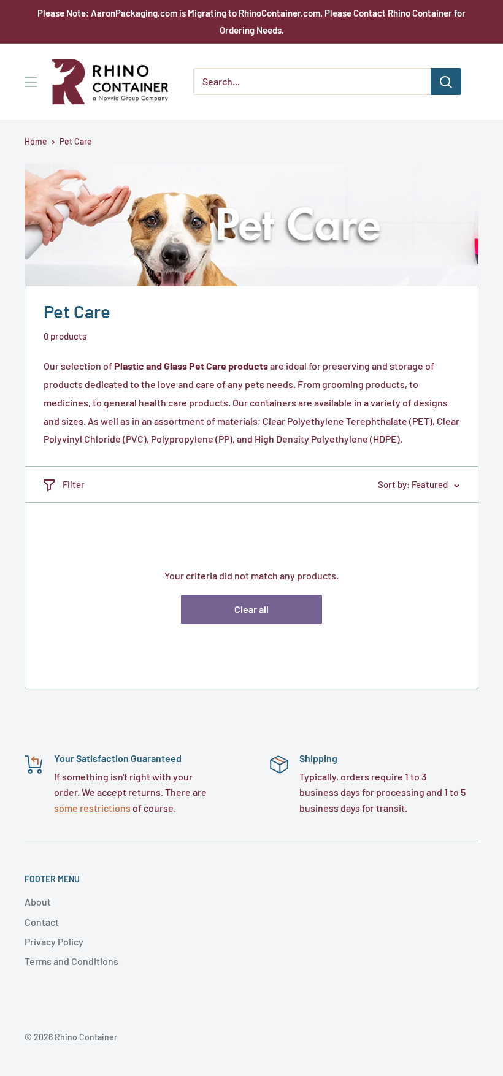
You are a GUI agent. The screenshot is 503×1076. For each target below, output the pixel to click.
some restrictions (92, 808)
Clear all (251, 609)
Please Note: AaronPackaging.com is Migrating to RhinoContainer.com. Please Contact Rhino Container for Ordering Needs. (251, 21)
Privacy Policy (54, 941)
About (38, 901)
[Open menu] (31, 82)
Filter (74, 484)
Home (36, 141)
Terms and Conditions (71, 961)
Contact (42, 922)
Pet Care (76, 141)
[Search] (446, 81)
